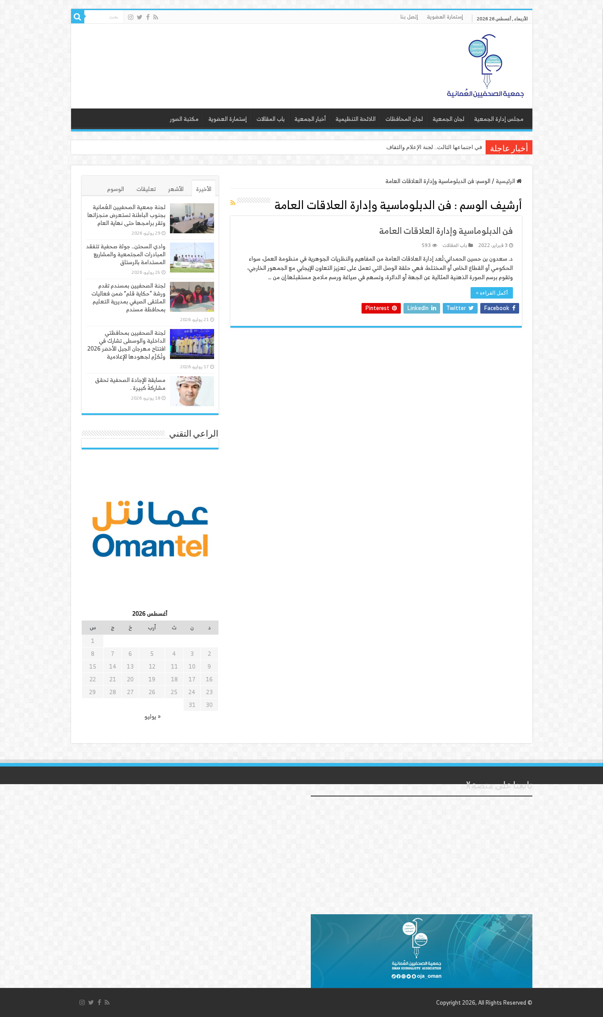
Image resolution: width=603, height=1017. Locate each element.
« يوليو (152, 716)
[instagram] (130, 17)
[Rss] (155, 17)
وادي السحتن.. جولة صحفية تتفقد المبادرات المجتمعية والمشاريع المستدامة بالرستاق (126, 254)
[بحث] (77, 16)
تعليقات (146, 189)
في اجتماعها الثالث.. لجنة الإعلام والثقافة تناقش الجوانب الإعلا (408, 147)
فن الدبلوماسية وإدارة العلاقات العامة (446, 230)
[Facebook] (148, 17)
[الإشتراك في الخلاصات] (232, 202)
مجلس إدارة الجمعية (499, 119)
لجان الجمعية (448, 119)
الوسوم (115, 189)
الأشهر (176, 189)
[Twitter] (139, 17)
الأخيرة (203, 189)
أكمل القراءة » (492, 293)
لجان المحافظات (404, 119)
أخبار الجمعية (310, 119)
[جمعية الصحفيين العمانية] (485, 64)
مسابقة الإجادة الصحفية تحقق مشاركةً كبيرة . (130, 384)
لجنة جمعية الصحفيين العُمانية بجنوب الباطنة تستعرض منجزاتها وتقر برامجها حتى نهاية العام (126, 215)
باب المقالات (270, 119)
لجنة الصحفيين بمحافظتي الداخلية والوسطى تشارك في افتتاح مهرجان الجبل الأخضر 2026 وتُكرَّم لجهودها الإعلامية (126, 345)
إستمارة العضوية (445, 16)
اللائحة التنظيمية (355, 119)
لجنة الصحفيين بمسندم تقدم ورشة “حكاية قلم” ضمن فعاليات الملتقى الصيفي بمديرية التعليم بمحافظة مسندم (128, 297)
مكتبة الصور (184, 119)
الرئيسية (506, 181)
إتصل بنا (409, 16)
